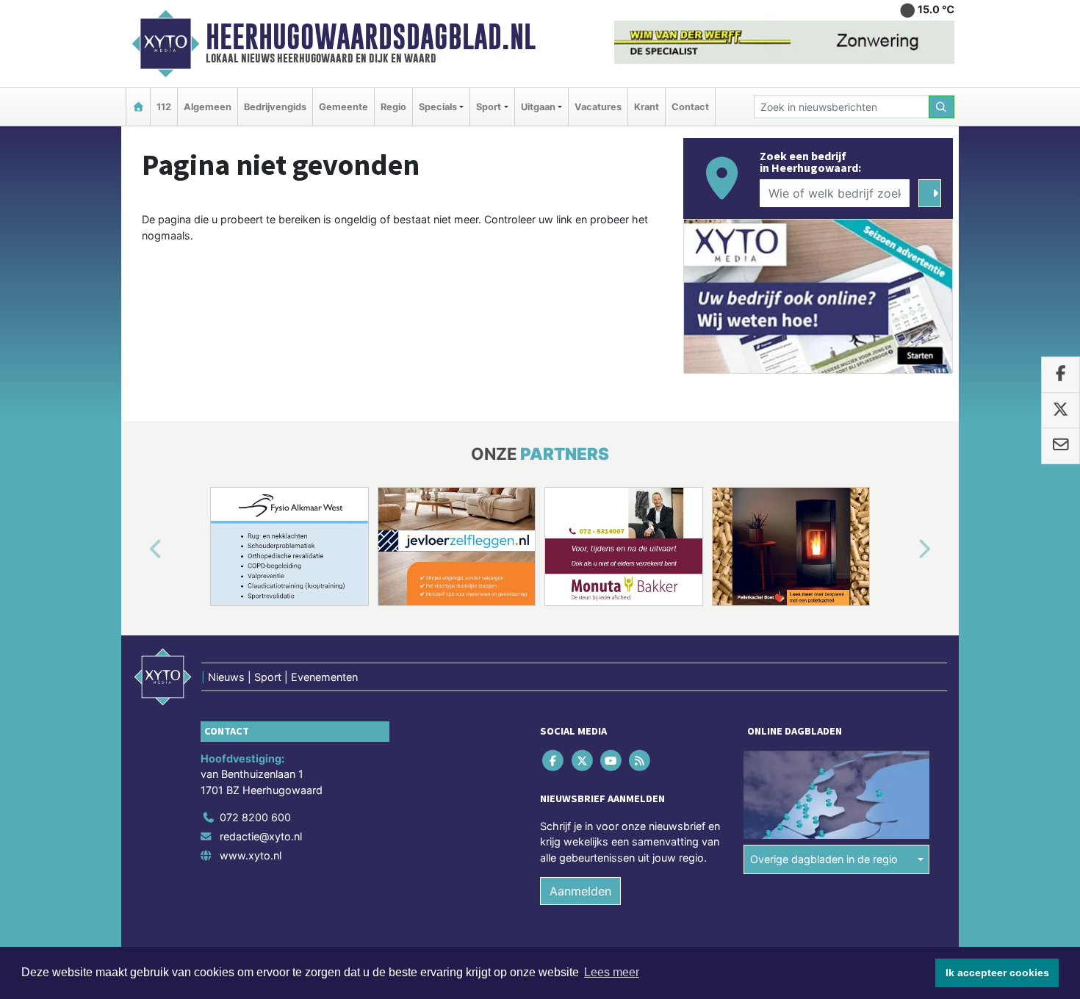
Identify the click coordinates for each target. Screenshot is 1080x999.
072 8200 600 (255, 817)
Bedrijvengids (275, 106)
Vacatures (598, 106)
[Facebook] (554, 760)
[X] (583, 760)
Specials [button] (438, 106)
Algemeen (207, 106)
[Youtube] (611, 760)
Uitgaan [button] (538, 106)
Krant (646, 106)
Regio (393, 106)
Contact (690, 106)
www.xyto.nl (250, 855)
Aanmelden (580, 891)
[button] (138, 549)
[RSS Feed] (641, 760)
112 (163, 106)
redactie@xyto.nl (261, 836)
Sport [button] (488, 106)
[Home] (138, 107)
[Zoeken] (942, 106)
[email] (1060, 446)
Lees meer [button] (611, 972)
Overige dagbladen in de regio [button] (824, 859)
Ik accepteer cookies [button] (997, 972)
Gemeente (343, 106)
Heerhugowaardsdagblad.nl (371, 37)
